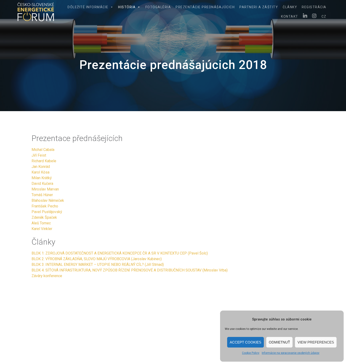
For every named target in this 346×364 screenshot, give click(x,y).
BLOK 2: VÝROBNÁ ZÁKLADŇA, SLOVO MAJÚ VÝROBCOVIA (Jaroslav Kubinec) (97, 259)
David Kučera (42, 183)
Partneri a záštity (258, 7)
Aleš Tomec (41, 223)
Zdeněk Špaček (44, 217)
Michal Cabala (43, 149)
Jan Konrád (41, 166)
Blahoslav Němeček (48, 200)
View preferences (316, 342)
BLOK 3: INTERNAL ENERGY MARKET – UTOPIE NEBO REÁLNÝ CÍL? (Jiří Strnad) (98, 264)
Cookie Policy (250, 353)
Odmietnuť (279, 342)
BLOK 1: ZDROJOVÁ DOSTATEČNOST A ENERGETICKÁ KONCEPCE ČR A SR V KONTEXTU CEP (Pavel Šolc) (120, 253)
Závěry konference (47, 276)
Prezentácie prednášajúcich (205, 7)
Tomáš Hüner (42, 195)
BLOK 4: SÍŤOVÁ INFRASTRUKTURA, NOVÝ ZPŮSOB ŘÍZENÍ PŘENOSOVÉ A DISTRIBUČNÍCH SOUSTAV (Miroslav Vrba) (130, 270)
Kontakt (289, 16)
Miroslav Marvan (45, 189)
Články (290, 7)
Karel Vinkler (42, 228)
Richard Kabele (44, 161)
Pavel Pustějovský (47, 212)
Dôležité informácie (88, 7)
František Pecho (45, 206)
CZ (324, 16)
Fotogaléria (158, 7)
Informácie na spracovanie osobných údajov (290, 353)
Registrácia (314, 7)
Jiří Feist (39, 155)
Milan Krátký (42, 178)
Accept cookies (245, 342)
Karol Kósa (40, 172)
